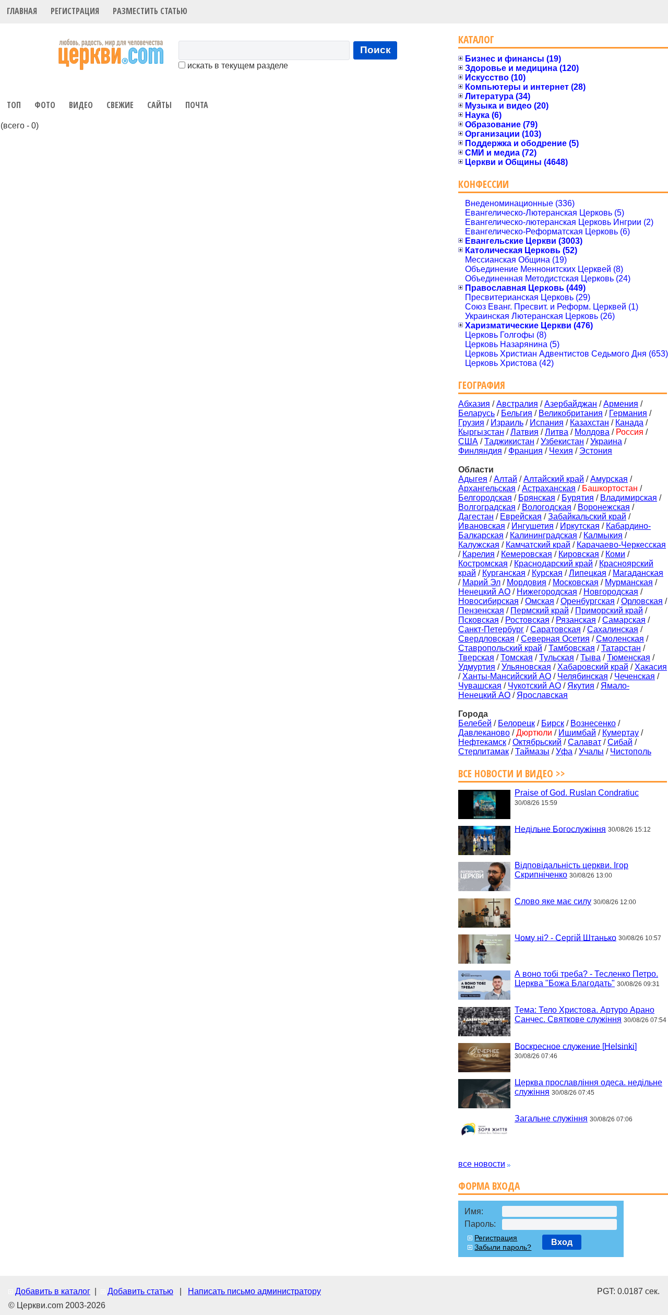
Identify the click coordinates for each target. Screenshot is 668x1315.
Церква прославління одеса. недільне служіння (588, 1087)
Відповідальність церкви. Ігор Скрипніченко (571, 870)
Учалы (591, 751)
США (468, 441)
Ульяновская (526, 666)
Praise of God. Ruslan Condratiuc (577, 792)
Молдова (592, 432)
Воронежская (604, 507)
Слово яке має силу (553, 901)
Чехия (561, 450)
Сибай (620, 742)
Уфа (564, 751)
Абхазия (474, 403)
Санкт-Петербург (491, 629)
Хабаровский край (592, 666)
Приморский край (609, 610)
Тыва (590, 657)
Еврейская (521, 516)
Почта (196, 105)
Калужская (478, 544)
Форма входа (489, 1186)
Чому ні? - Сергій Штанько (565, 937)
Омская (539, 601)
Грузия (471, 422)
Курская (547, 572)
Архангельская (487, 488)
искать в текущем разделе (236, 65)
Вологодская (546, 507)
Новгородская (610, 591)
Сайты (159, 105)
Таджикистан (509, 441)
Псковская (478, 619)
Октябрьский (537, 742)
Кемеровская (526, 554)
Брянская (536, 497)
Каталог (476, 39)
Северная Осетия (555, 638)
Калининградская (543, 535)
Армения (620, 403)
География (481, 385)
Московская (576, 582)
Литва (556, 432)
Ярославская (542, 695)
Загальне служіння (551, 1118)
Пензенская (481, 610)
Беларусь (476, 413)
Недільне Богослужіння (560, 828)
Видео (81, 105)
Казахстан (589, 422)
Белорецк (516, 723)
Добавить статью (140, 1291)
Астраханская (549, 488)
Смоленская (620, 638)
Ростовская (527, 619)
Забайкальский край (587, 516)
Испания (547, 422)
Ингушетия (532, 526)
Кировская (578, 554)
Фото (44, 105)
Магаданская (638, 572)
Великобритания (571, 413)
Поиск (375, 49)
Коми (615, 554)
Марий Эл (481, 582)
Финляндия (480, 450)
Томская (516, 657)
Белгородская (485, 497)
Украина (606, 441)
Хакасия (651, 666)
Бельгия (516, 413)
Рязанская (576, 619)
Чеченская (634, 676)
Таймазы (532, 751)
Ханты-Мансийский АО (506, 676)
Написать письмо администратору (254, 1291)
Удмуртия (476, 666)
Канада (629, 422)
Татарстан (621, 648)
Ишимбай (577, 732)
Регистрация (75, 11)
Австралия (517, 403)
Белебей (475, 723)
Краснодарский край (553, 563)
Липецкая (587, 572)
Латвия (524, 432)
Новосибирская (488, 601)
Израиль (507, 422)
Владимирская (628, 497)
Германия (628, 413)
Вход (561, 1242)
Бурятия (578, 497)
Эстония (595, 450)
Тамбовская (571, 648)
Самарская (624, 619)
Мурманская (629, 582)
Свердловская (486, 638)
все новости (481, 1163)
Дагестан (476, 516)
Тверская (476, 657)
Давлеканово (484, 732)
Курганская (504, 572)
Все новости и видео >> (511, 773)
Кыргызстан (481, 432)
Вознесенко (593, 723)
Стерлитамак (483, 751)
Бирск (552, 723)
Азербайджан (570, 403)
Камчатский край (538, 544)
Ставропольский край (500, 648)
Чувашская (480, 685)
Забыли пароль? (502, 1247)
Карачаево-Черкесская (621, 544)
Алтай (505, 479)
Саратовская (555, 629)
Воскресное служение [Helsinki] (576, 1045)
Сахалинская (612, 629)
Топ (14, 105)
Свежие (120, 105)
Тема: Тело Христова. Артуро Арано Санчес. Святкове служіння (584, 1014)
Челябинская (582, 676)
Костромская (483, 563)
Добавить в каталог (52, 1291)
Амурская (609, 479)
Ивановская (481, 526)
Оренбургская (587, 601)
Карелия (478, 554)
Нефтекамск (482, 742)
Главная (22, 11)
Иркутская (580, 526)
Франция (525, 450)
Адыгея (472, 479)
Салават (584, 742)
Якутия (580, 685)
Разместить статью (150, 11)
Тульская (556, 657)
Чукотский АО (534, 685)
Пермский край (539, 610)
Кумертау (620, 732)
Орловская (642, 601)
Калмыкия (603, 535)
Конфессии (483, 184)
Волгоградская (487, 507)
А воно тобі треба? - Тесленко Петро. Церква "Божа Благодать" (586, 978)
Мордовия (526, 582)
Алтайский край (553, 479)
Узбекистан (562, 441)
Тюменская (628, 657)
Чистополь (630, 751)
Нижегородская (547, 591)
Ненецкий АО (484, 591)
